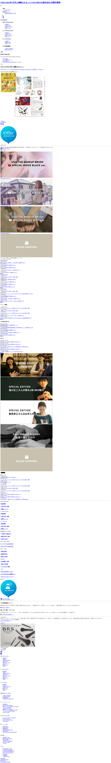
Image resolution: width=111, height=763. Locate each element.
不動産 (9, 13)
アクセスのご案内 (5, 566)
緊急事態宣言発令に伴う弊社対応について (9, 325)
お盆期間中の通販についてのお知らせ (8, 477)
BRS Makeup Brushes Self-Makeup (17, 69)
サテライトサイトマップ (7, 576)
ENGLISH (5, 11)
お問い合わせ (4, 539)
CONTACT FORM (5, 148)
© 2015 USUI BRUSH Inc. (5, 620)
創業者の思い (4, 554)
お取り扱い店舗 (5, 506)
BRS (3, 121)
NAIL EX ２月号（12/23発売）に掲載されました (10, 298)
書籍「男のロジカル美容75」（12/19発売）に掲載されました (13, 262)
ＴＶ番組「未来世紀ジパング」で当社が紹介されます (11, 351)
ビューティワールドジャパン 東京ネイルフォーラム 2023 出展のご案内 (15, 313)
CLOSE (2, 622)
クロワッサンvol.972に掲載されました (8, 281)
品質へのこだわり (8, 26)
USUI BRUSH (3, 20)
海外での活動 (4, 564)
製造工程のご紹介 (8, 49)
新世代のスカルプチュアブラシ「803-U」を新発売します (12, 301)
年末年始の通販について (5, 482)
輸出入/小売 (13, 13)
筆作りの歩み (4, 556)
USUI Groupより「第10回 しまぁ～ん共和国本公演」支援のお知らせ (14, 346)
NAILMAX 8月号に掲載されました (7, 286)
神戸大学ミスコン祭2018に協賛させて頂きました (10, 344)
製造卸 (6, 13)
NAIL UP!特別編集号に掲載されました (8, 296)
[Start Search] (1, 149)
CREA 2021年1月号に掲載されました (8, 265)
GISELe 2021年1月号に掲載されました (8, 267)
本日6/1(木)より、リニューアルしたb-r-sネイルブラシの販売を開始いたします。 (16, 293)
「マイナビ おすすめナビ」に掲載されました (10, 270)
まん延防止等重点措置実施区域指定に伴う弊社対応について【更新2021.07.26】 (16, 327)
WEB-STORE (8, 9)
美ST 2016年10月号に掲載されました (8, 284)
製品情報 (7, 24)
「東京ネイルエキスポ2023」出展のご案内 (9, 291)
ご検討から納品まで (9, 48)
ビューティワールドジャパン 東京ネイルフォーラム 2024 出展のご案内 (15, 308)
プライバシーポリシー (5, 619)
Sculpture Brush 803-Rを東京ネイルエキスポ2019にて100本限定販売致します (16, 318)
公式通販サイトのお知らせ (37, 69)
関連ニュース (8, 28)
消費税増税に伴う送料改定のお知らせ (8, 279)
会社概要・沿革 (5, 561)
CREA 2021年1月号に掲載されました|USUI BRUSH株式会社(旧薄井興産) (30, 2)
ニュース (9, 69)
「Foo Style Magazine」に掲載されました (8, 272)
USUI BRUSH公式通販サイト (8, 574)
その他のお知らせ (28, 69)
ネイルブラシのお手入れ (7, 546)
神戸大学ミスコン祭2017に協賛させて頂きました (10, 349)
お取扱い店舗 (8, 25)
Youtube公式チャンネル (7, 571)
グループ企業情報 (15, 619)
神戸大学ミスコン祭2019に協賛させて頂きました (10, 341)
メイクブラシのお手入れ (7, 544)
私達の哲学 (4, 551)
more (2, 273)
